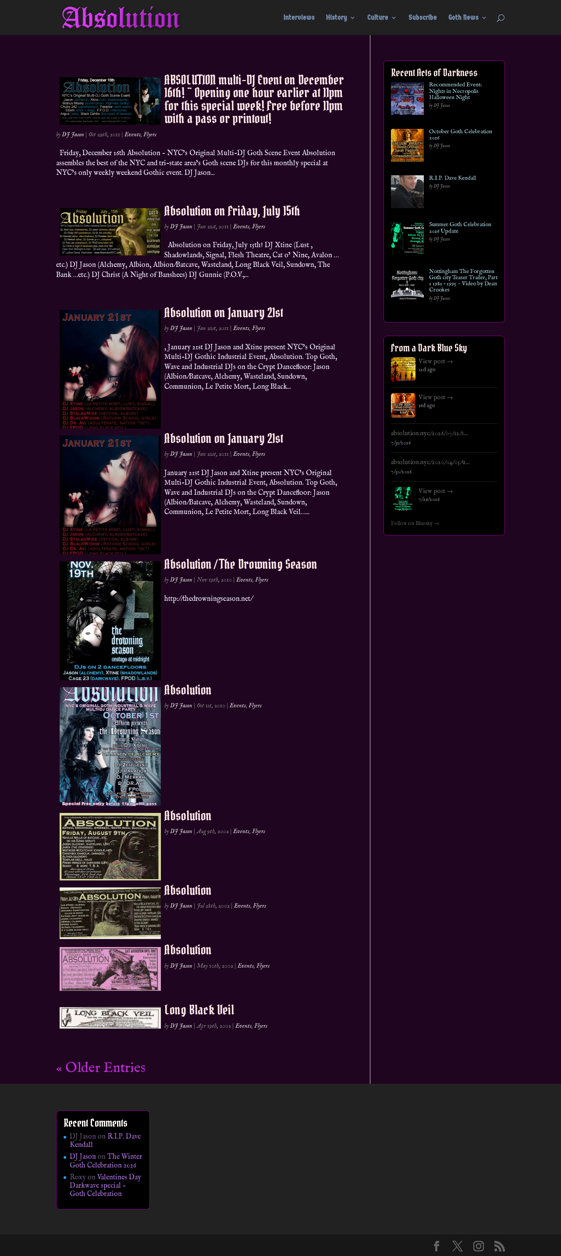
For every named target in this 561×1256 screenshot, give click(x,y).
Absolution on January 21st (223, 312)
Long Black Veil (199, 1009)
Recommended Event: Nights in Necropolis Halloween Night (455, 91)
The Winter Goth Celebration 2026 (106, 1161)
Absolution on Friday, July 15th (232, 210)
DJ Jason (73, 134)
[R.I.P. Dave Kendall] (407, 193)
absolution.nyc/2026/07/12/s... (429, 433)
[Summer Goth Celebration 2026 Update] (407, 240)
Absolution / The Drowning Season (240, 564)
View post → (436, 361)
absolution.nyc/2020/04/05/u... (430, 462)
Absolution (188, 689)
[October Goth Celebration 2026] (407, 147)
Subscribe (422, 17)
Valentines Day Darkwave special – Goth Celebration (105, 1186)
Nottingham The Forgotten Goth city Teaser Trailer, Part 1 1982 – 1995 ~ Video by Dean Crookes (463, 281)
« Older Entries (101, 1068)
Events (132, 134)
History (336, 17)
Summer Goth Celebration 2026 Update (460, 228)
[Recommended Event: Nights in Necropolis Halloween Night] (407, 100)
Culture (377, 17)
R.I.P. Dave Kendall (452, 178)
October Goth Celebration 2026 (460, 135)
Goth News (463, 17)
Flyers (149, 134)
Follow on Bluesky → (415, 523)
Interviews (299, 17)
